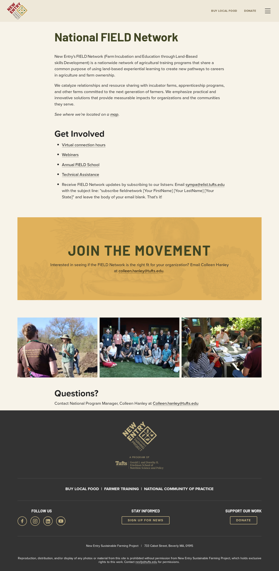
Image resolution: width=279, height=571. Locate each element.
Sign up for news (145, 520)
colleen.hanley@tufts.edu (141, 271)
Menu (267, 11)
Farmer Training (121, 489)
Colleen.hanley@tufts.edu (175, 403)
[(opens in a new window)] (139, 466)
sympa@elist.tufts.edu (205, 184)
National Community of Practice (179, 489)
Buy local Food (224, 10)
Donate (250, 10)
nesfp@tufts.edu (146, 562)
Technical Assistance (80, 174)
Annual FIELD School (80, 164)
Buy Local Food (82, 489)
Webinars (70, 154)
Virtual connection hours (83, 145)
